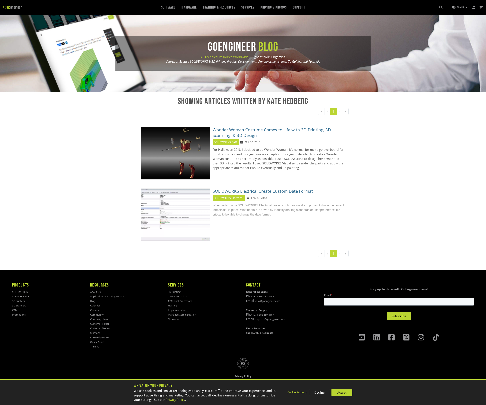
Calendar (95, 305)
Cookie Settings (297, 392)
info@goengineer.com (267, 301)
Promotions (19, 314)
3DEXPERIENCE (20, 296)
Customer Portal (99, 323)
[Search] (441, 7)
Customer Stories (100, 328)
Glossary (95, 333)
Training (94, 346)
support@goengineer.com (270, 319)
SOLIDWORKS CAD (225, 142)
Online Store (97, 342)
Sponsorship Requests (259, 333)
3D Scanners (19, 305)
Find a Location (255, 328)
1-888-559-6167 (265, 314)
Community (97, 314)
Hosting (172, 305)
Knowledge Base (99, 337)
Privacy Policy (175, 400)
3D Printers (18, 301)
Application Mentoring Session (107, 296)
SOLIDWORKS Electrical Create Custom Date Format (263, 191)
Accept (341, 392)
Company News (99, 319)
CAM (14, 310)
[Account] (474, 7)
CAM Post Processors (180, 301)
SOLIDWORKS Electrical (228, 198)
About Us (95, 292)
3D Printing (174, 292)
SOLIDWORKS (20, 292)
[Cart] (481, 7)
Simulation (174, 319)
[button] (460, 7)
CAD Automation (177, 296)
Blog (92, 301)
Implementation (177, 310)
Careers (94, 310)
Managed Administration (182, 314)
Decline (319, 392)
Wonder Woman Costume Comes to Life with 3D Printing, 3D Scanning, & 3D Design (272, 132)
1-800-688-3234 (265, 296)
